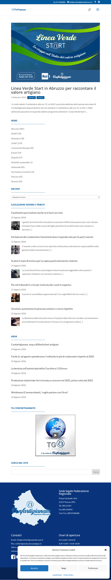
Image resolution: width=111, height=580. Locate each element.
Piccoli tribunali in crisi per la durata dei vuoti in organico (41, 260)
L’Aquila (40, 97)
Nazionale (15, 167)
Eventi (14, 152)
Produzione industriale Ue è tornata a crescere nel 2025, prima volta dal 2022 (52, 368)
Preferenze (93, 568)
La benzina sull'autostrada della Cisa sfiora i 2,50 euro (39, 356)
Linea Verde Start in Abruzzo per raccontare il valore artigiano (53, 90)
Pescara (14, 176)
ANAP (14, 133)
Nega (63, 568)
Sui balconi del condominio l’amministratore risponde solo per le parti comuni (52, 212)
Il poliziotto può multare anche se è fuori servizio (37, 308)
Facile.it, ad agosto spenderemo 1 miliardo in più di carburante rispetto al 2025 (52, 344)
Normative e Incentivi (21, 172)
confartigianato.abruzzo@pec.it (28, 543)
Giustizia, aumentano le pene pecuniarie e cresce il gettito (42, 284)
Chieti (14, 143)
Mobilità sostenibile (20, 162)
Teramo (14, 181)
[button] (105, 549)
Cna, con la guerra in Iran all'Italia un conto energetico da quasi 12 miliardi (50, 392)
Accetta (34, 568)
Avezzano (15, 138)
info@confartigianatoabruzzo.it (30, 540)
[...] (50, 226)
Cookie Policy (57, 575)
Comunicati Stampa (20, 148)
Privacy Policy (68, 575)
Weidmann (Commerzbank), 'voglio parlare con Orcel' (39, 380)
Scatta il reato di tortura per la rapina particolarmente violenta (44, 236)
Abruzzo (31, 97)
